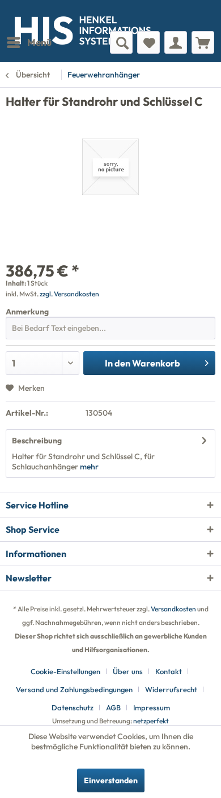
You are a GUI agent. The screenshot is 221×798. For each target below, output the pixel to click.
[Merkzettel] (148, 42)
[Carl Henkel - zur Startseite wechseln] (58, 15)
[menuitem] (28, 42)
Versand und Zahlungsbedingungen (74, 689)
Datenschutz (73, 707)
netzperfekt (151, 721)
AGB (113, 707)
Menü (39, 42)
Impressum (151, 707)
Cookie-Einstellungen (65, 671)
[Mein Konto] (175, 42)
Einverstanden (111, 780)
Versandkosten (173, 609)
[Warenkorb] (203, 42)
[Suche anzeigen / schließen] (121, 42)
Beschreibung (37, 440)
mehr (88, 466)
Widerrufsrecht (171, 689)
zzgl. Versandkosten (69, 294)
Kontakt (168, 671)
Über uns (128, 671)
